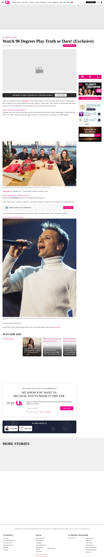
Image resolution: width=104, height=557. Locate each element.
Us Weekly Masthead (9, 540)
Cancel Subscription (91, 550)
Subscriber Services (91, 547)
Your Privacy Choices (39, 548)
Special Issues (90, 545)
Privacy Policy (48, 412)
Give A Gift (89, 542)
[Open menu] (3, 2)
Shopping (43, 2)
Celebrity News (16, 2)
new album (57, 327)
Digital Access (90, 538)
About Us (5, 538)
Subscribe (90, 2)
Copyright (38, 542)
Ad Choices (39, 551)
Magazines (55, 2)
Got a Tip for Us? (7, 542)
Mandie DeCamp (7, 45)
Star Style (25, 2)
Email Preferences (8, 545)
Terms (41, 412)
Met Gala (63, 2)
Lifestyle (31, 2)
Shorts (69, 2)
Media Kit (6, 547)
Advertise (88, 552)
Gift (37, 106)
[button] (98, 2)
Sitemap (5, 550)
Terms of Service (40, 538)
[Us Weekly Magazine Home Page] (7, 2)
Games (49, 2)
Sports (37, 2)
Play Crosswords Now (90, 98)
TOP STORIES (68, 45)
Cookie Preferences (41, 545)
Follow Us (68, 207)
